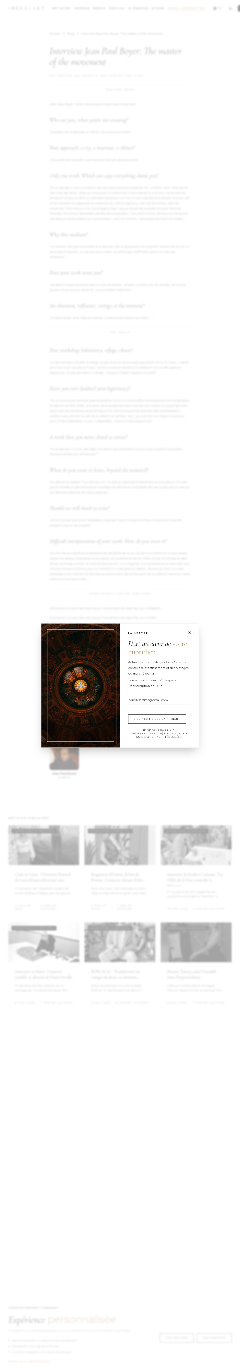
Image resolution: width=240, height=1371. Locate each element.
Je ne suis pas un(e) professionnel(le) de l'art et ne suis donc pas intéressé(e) (159, 733)
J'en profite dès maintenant (157, 719)
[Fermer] (189, 633)
